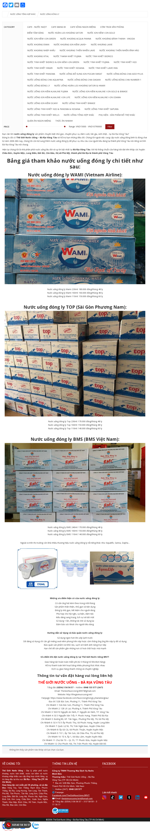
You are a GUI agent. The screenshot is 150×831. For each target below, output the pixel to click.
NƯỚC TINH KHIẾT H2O (125, 62)
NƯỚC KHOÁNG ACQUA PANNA (75, 38)
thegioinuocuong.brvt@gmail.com (77, 798)
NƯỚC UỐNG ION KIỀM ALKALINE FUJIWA (47, 91)
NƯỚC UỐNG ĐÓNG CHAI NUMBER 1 (123, 79)
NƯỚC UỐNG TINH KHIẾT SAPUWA (102, 109)
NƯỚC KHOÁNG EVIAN (38, 44)
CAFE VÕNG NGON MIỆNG (83, 27)
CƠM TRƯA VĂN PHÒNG (112, 27)
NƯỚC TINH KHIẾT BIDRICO (99, 56)
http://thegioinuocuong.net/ (79, 694)
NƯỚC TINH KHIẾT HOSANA (70, 68)
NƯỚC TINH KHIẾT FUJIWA (96, 62)
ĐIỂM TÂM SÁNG (35, 32)
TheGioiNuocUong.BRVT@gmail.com (78, 690)
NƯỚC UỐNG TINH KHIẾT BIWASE (78, 103)
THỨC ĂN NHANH (64, 120)
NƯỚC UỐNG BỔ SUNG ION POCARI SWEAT (80, 73)
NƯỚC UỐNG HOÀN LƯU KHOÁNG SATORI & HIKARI (79, 85)
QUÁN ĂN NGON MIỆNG (39, 120)
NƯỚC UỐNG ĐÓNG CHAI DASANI (84, 79)
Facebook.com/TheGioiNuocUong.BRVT (71, 795)
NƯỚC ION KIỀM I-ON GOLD (101, 32)
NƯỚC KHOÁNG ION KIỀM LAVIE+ (70, 44)
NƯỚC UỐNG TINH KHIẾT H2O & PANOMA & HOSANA (53, 109)
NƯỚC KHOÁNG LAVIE (101, 44)
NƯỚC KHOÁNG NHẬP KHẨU (41, 50)
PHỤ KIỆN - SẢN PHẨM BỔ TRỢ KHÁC (117, 114)
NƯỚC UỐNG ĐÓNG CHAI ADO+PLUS (125, 73)
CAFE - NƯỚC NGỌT (37, 27)
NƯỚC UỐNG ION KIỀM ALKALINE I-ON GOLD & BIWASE (99, 91)
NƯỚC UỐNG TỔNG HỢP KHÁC (23, 14)
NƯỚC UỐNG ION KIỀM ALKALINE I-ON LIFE (48, 97)
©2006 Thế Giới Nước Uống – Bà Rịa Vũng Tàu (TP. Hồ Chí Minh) (75, 820)
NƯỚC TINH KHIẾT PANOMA (41, 73)
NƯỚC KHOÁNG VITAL (38, 56)
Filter (110, 126)
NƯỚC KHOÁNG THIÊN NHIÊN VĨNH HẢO (119, 50)
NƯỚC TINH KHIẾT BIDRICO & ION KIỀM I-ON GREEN (53, 62)
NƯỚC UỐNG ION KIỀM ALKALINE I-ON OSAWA (98, 97)
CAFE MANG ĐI (58, 27)
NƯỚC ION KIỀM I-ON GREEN (41, 38)
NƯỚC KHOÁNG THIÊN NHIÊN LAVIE (77, 50)
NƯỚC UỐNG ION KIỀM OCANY (42, 103)
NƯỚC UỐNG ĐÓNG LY (38, 85)
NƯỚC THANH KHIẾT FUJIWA (67, 56)
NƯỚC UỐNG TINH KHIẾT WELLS (43, 114)
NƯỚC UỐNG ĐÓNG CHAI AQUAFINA (45, 79)
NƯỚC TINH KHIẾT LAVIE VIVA (103, 68)
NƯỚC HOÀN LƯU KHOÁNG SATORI (65, 32)
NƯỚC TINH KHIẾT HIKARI (40, 68)
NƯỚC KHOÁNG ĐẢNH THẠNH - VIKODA (115, 38)
